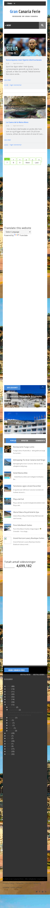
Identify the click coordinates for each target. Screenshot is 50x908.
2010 (9, 751)
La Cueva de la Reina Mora (17, 122)
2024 (9, 691)
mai (10, 725)
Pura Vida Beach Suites (22, 525)
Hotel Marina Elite (20, 473)
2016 (9, 738)
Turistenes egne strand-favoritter (27, 486)
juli (10, 720)
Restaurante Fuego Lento (23, 447)
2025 (9, 689)
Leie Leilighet (12, 387)
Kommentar (40, 443)
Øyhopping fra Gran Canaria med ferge (29, 460)
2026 (9, 686)
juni (10, 723)
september (14, 710)
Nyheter (24, 440)
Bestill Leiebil (38, 674)
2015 (9, 741)
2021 (9, 699)
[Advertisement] (25, 193)
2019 (9, 704)
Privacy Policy (8, 883)
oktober (12, 707)
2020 (9, 702)
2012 (9, 746)
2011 (9, 749)
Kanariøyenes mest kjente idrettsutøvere (24, 60)
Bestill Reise (25, 674)
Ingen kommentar (18, 63)
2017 (9, 736)
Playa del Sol (18, 499)
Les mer (7, 80)
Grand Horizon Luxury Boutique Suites (28, 538)
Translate (24, 235)
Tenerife (19, 883)
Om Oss (28, 883)
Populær (12, 443)
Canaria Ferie (25, 11)
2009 (9, 754)
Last (36, 162)
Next (28, 162)
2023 (9, 694)
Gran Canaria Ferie (16, 670)
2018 (9, 733)
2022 (9, 696)
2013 (9, 743)
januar (12, 730)
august (12, 717)
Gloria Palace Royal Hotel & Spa (26, 512)
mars (11, 728)
